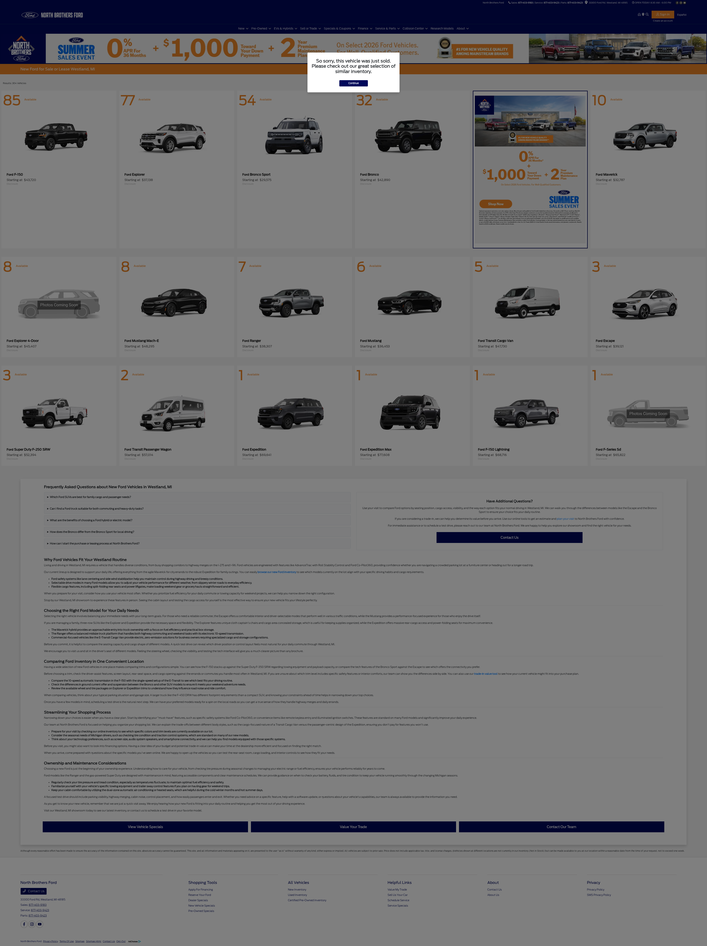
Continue (353, 83)
